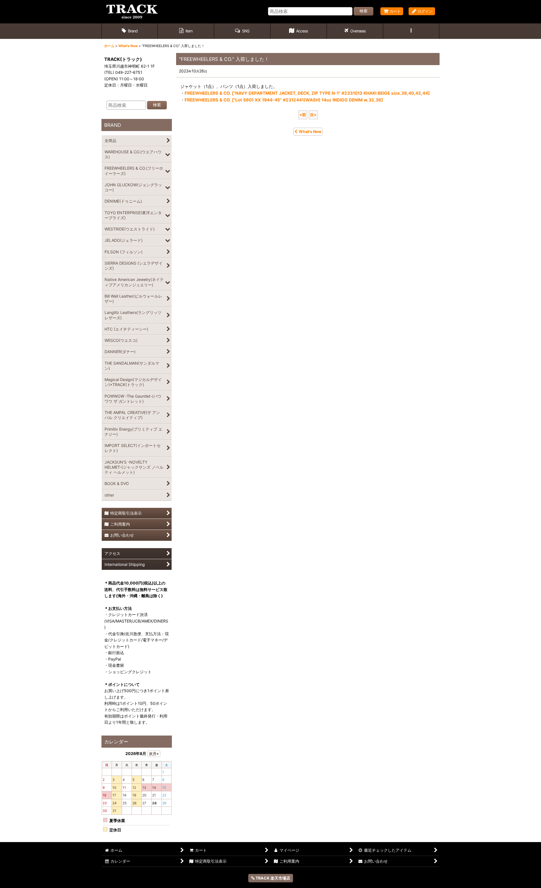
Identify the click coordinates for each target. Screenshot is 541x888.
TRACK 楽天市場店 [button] (272, 878)
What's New (310, 131)
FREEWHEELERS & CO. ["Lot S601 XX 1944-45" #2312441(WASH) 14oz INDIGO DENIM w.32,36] (284, 100)
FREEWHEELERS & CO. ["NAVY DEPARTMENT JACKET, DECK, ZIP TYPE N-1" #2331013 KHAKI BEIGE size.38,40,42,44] (307, 93)
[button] (242, 31)
